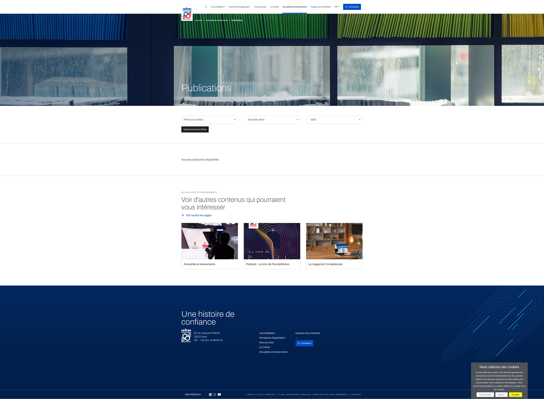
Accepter (515, 394)
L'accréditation (267, 333)
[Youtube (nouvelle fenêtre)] (219, 394)
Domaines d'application (272, 337)
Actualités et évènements (217, 20)
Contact (270, 394)
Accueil (199, 20)
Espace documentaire (308, 333)
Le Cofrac (264, 347)
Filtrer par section (193, 119)
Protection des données (331, 394)
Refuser (501, 394)
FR (336, 7)
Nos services (266, 342)
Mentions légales (299, 394)
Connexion (354, 7)
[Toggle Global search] (206, 6)
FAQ (281, 394)
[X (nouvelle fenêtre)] (214, 394)
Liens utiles (254, 394)
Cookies (355, 394)
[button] (217, 7)
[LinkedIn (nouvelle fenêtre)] (210, 394)
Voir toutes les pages (199, 215)
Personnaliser (485, 394)
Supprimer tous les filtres (195, 129)
